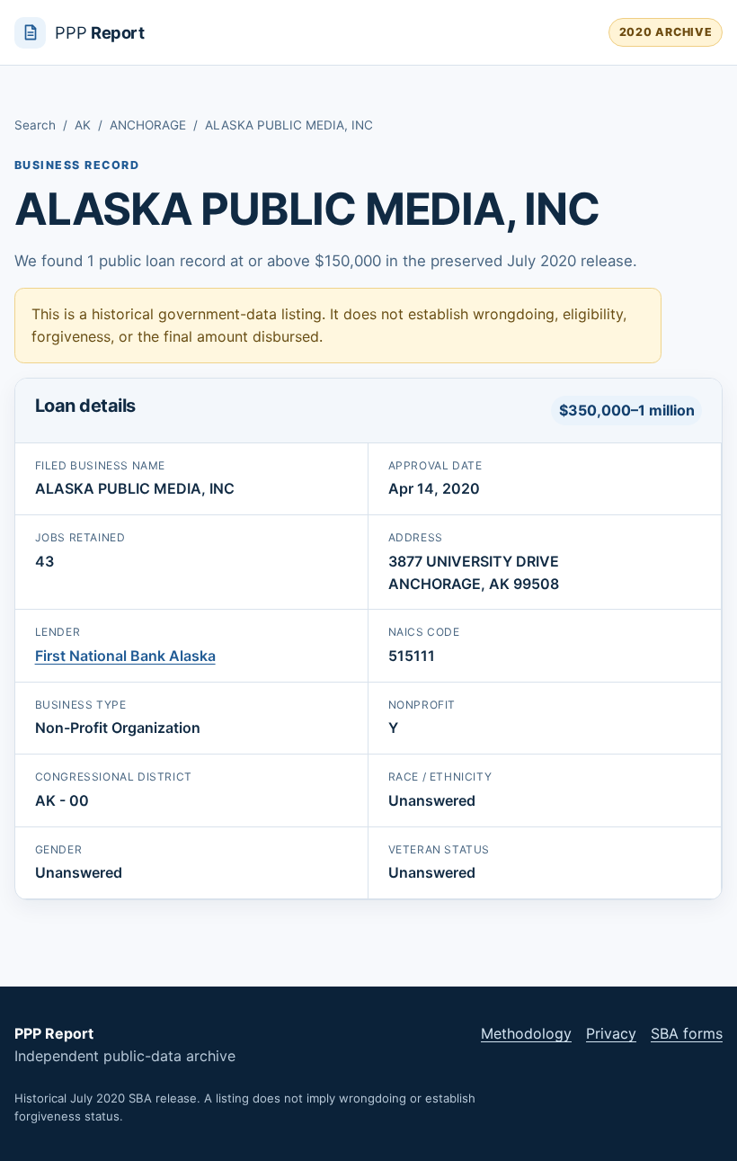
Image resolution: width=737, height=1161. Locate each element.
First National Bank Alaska (125, 656)
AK (83, 125)
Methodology (526, 1033)
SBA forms (687, 1033)
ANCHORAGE (148, 125)
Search (35, 125)
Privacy (611, 1033)
